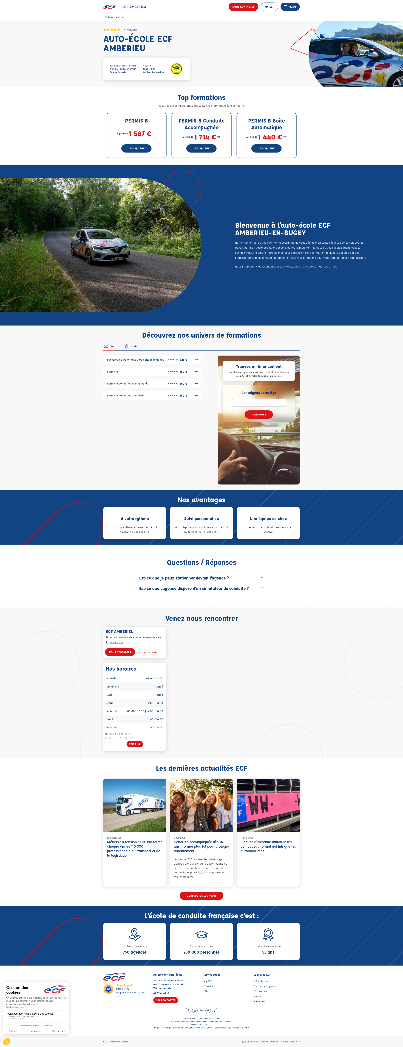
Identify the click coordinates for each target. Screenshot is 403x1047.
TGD (205, 991)
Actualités (259, 1001)
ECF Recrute (260, 991)
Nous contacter (243, 6)
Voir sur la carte (118, 72)
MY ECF (269, 6)
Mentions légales (119, 1041)
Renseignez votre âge (258, 392)
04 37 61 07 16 (116, 642)
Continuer (259, 414)
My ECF (207, 981)
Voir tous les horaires (153, 72)
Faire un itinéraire (147, 652)
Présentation (260, 981)
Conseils (208, 986)
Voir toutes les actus (201, 895)
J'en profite (136, 148)
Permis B (149, 371)
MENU (292, 6)
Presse (257, 996)
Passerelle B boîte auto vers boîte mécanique (149, 360)
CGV (105, 1041)
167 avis (133, 29)
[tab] (109, 346)
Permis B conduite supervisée (149, 395)
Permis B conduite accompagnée (149, 383)
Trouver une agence (264, 986)
